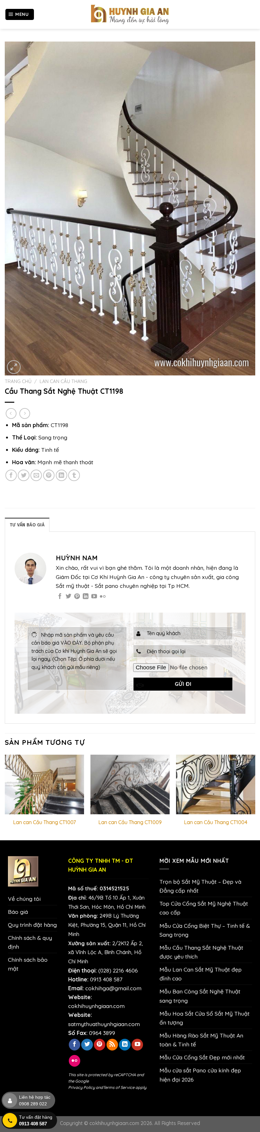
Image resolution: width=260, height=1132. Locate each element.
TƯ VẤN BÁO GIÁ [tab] (27, 525)
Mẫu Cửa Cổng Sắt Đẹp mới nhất (202, 1057)
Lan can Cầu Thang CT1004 (215, 822)
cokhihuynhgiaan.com (96, 1005)
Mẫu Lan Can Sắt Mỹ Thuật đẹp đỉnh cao (200, 974)
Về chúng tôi (24, 898)
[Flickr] (103, 597)
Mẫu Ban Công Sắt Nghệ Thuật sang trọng (199, 996)
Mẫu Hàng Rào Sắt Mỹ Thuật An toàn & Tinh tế (201, 1040)
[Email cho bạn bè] (36, 475)
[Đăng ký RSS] (112, 1045)
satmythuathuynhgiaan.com (104, 1023)
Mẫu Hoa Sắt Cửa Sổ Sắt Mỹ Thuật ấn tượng (204, 1018)
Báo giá (18, 911)
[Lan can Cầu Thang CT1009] (130, 784)
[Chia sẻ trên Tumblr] (74, 475)
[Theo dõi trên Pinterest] (77, 597)
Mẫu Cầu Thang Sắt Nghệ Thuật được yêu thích (201, 952)
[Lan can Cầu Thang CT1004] (215, 784)
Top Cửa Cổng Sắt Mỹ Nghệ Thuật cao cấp (203, 908)
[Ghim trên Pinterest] (49, 475)
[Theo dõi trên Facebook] (60, 597)
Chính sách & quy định (30, 942)
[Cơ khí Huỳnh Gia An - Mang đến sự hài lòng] (130, 14)
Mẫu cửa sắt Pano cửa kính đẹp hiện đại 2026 (200, 1075)
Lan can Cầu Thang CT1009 (130, 822)
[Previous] (5, 797)
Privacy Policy (81, 1087)
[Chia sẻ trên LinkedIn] (61, 475)
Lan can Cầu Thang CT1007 (44, 822)
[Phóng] (14, 367)
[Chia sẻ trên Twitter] (23, 475)
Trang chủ (18, 381)
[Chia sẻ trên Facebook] (11, 475)
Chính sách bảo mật (28, 964)
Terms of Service (118, 1087)
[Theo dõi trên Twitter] (68, 597)
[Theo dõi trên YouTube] (94, 597)
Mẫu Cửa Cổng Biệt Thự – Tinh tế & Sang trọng (204, 930)
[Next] (255, 797)
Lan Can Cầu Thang (63, 381)
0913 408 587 (106, 979)
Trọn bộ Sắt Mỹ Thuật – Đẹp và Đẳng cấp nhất (200, 886)
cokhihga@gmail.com (113, 988)
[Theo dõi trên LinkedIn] (85, 597)
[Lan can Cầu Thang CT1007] (44, 784)
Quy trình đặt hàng (32, 924)
